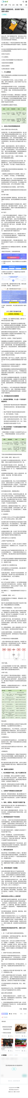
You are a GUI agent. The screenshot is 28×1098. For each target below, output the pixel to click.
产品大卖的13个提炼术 (20, 1047)
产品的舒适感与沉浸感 (20, 1032)
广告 (9, 5)
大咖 (17, 5)
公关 (13, 5)
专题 (21, 5)
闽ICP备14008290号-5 (14, 1089)
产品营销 (4, 14)
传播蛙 (17, 1087)
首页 (2, 5)
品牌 (6, 5)
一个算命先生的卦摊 (6, 1032)
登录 (14, 1069)
